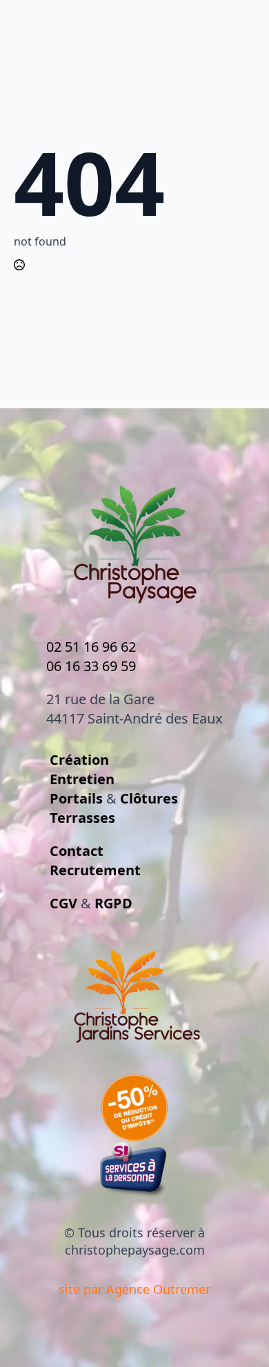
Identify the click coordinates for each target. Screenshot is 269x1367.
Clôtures (149, 798)
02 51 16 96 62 (91, 646)
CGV (63, 903)
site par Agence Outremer (134, 1289)
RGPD (113, 903)
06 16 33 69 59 (91, 666)
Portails (76, 798)
